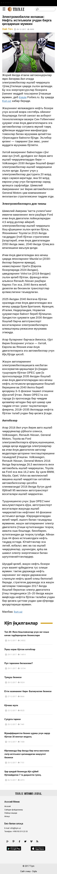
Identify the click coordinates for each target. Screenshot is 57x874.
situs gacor (29, 862)
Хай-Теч (7, 29)
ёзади (23, 97)
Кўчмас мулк (11, 705)
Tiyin (32, 866)
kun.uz (18, 611)
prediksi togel (43, 862)
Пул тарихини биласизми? (18, 663)
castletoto (23, 858)
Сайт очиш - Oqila (28, 871)
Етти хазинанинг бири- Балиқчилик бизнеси (27, 691)
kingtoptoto (43, 858)
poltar (21, 855)
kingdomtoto (10, 858)
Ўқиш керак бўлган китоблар (19, 649)
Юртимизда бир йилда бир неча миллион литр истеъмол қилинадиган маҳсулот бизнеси (26, 754)
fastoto (19, 862)
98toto (33, 858)
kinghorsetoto (32, 855)
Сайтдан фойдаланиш (13, 810)
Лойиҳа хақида (10, 813)
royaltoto (45, 855)
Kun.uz (6, 100)
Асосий (7, 806)
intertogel (8, 862)
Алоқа (7, 816)
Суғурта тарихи (12, 719)
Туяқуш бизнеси (12, 677)
